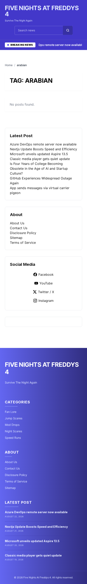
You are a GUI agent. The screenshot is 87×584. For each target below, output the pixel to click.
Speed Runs (13, 437)
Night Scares (13, 431)
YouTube (46, 283)
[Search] (68, 30)
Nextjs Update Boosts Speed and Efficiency (43, 149)
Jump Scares (13, 418)
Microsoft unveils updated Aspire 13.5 (39, 154)
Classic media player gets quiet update (40, 159)
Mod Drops (12, 424)
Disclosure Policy (23, 233)
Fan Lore (10, 411)
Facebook (46, 274)
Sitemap (16, 238)
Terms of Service (23, 243)
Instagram (46, 301)
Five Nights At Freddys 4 (42, 11)
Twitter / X (46, 292)
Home (9, 65)
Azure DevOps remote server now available (51, 45)
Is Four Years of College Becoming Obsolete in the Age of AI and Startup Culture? (39, 168)
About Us (17, 223)
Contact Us (18, 228)
